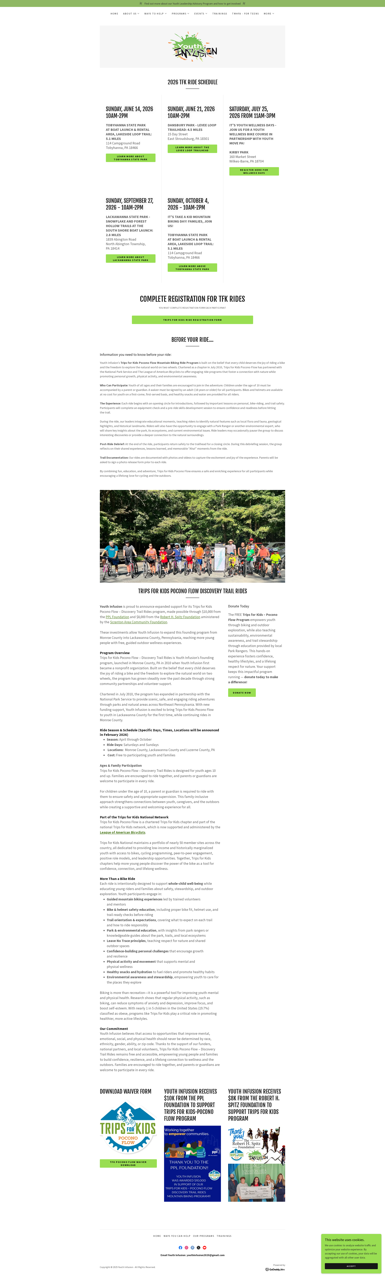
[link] (192, 46)
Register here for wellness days (254, 171)
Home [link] (114, 13)
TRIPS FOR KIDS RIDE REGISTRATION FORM (192, 319)
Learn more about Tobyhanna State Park (131, 158)
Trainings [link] (219, 13)
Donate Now (242, 692)
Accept (351, 1266)
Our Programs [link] (203, 1235)
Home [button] (157, 1235)
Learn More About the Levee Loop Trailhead (192, 149)
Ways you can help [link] (177, 1235)
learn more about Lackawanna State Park (130, 259)
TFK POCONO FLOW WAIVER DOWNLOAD (128, 1163)
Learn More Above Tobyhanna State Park (192, 268)
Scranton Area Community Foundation (138, 622)
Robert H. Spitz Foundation (180, 617)
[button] (131, 13)
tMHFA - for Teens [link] (245, 13)
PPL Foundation (117, 617)
